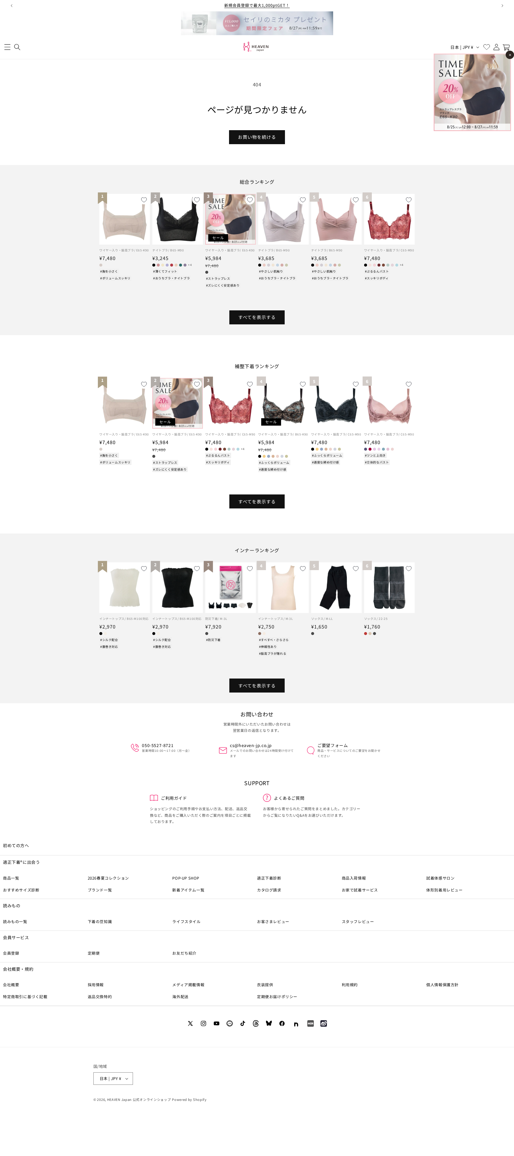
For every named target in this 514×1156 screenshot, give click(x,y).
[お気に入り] (486, 47)
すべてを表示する (257, 317)
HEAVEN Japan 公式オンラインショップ (139, 1099)
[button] (7, 47)
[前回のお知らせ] (11, 5)
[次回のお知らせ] (502, 5)
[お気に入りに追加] (144, 200)
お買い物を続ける (257, 137)
